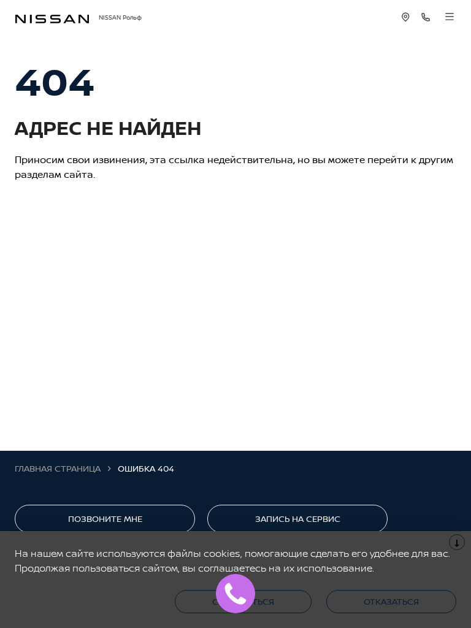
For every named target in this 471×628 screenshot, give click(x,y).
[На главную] (52, 17)
